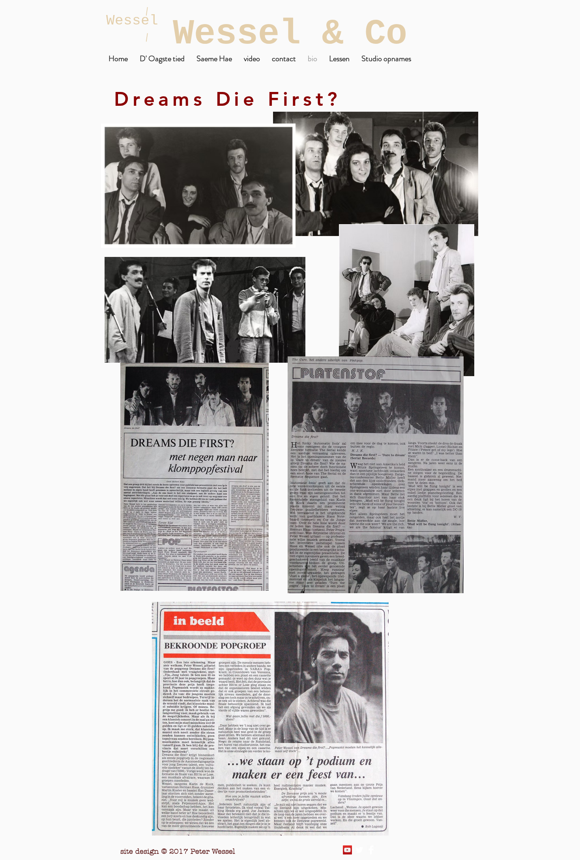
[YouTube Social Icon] (347, 849)
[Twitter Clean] (359, 849)
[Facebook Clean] (371, 849)
